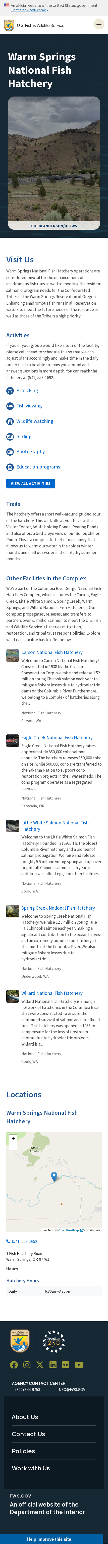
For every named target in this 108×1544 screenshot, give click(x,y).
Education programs (38, 466)
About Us (25, 1417)
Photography (30, 451)
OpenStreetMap (68, 1230)
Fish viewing (29, 405)
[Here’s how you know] (54, 8)
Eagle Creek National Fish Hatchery (57, 737)
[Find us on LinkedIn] (54, 1365)
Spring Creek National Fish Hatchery (58, 908)
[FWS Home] (9, 25)
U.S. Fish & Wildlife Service (41, 25)
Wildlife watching (34, 421)
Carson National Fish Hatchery (52, 652)
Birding (24, 436)
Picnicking (27, 390)
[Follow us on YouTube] (81, 1365)
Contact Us (28, 1434)
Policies (23, 1451)
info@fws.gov (71, 1389)
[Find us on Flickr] (67, 1365)
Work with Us (31, 1468)
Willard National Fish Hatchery (52, 993)
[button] (54, 1177)
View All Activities (31, 483)
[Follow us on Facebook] (15, 1365)
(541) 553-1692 (24, 1241)
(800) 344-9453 (27, 1389)
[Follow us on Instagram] (28, 1365)
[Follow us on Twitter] (41, 1365)
